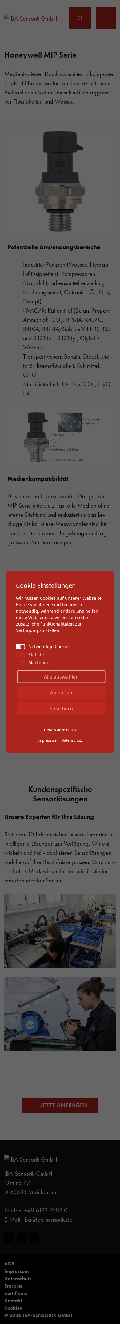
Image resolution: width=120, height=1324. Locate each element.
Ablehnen (61, 692)
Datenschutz (72, 740)
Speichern (61, 708)
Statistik (36, 654)
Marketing (39, 662)
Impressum (47, 740)
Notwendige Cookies (49, 646)
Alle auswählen (61, 676)
